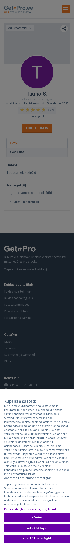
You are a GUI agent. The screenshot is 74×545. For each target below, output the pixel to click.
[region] (37, 467)
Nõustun (37, 517)
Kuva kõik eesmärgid (37, 538)
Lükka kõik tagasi (36, 528)
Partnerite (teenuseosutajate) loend (30, 509)
